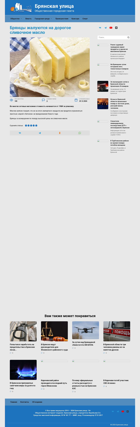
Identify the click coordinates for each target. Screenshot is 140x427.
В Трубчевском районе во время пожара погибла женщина (119, 143)
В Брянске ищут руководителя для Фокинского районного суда (54, 347)
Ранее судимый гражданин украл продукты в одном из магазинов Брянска (119, 48)
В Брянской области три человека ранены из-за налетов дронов (114, 347)
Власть (28, 19)
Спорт (85, 19)
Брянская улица (54, 6)
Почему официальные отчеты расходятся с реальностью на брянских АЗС (84, 384)
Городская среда (42, 19)
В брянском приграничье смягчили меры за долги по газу (22, 385)
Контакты (24, 402)
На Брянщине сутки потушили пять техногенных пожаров (119, 67)
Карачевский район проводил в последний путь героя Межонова (54, 383)
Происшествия (61, 19)
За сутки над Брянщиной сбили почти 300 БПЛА (83, 343)
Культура (75, 19)
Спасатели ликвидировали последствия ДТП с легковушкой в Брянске (120, 124)
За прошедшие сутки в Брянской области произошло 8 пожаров (119, 84)
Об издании (37, 402)
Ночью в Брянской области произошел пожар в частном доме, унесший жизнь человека (120, 103)
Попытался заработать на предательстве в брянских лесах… (22, 347)
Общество (15, 19)
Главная (13, 402)
